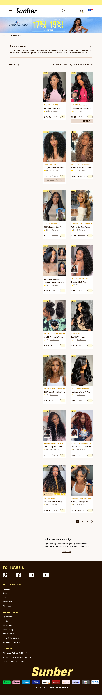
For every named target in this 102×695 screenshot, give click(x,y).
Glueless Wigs (16, 35)
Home (4, 35)
